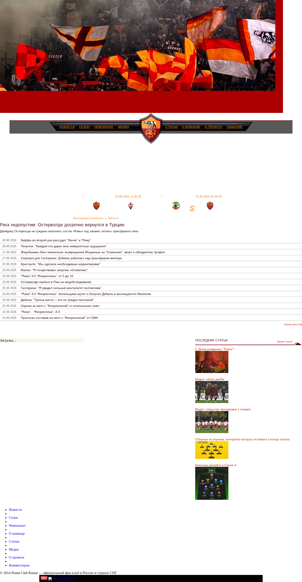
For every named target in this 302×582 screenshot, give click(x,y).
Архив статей (284, 341)
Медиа (123, 127)
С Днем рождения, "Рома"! (214, 349)
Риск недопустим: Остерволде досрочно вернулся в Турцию (62, 224)
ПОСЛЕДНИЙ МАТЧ (113, 196)
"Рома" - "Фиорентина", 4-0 (40, 312)
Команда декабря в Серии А (215, 465)
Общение (235, 127)
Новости (67, 127)
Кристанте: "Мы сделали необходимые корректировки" (60, 264)
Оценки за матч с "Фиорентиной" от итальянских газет (60, 306)
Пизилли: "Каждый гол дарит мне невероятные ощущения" (64, 246)
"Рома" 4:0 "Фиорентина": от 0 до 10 (47, 276)
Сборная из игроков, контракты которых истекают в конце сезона (242, 439)
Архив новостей (293, 324)
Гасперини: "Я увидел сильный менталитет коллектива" (61, 288)
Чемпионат (104, 127)
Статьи (171, 127)
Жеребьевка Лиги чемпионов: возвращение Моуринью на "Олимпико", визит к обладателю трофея (93, 252)
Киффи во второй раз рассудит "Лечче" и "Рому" (56, 240)
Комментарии (19, 565)
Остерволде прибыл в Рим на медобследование (56, 282)
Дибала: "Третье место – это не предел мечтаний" (57, 300)
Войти (112, 218)
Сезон (84, 127)
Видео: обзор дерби (209, 379)
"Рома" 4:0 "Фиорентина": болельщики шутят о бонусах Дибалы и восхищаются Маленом (86, 294)
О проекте (213, 127)
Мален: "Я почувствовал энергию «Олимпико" (54, 270)
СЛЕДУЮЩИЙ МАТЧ (193, 196)
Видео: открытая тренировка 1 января (223, 409)
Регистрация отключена (88, 218)
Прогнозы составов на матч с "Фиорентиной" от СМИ (59, 318)
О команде (191, 127)
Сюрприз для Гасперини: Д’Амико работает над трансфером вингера (71, 258)
